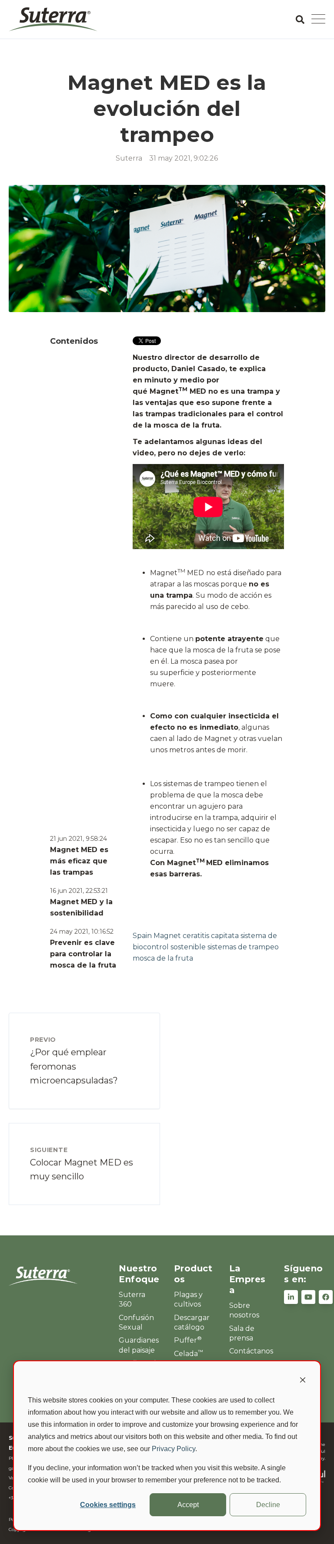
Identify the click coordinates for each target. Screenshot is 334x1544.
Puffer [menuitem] (188, 1340)
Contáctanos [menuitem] (250, 1351)
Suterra (129, 158)
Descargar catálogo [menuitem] (192, 1322)
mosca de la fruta (163, 958)
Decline (268, 1504)
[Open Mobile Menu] (318, 19)
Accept (188, 1504)
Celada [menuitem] (188, 1353)
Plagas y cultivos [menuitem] (188, 1299)
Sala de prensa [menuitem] (241, 1333)
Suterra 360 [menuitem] (132, 1299)
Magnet (167, 936)
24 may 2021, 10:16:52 (82, 931)
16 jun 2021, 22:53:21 (79, 891)
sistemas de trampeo (243, 947)
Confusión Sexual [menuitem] (136, 1322)
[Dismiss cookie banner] (302, 1381)
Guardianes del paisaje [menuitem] (139, 1345)
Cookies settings (108, 1504)
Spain (142, 936)
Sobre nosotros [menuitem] (244, 1310)
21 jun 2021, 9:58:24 (78, 839)
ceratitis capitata (211, 936)
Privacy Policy (173, 1448)
